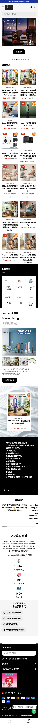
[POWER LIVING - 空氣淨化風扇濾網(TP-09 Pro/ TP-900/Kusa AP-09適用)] (32, 361)
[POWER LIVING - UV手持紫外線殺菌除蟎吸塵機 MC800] (23, 361)
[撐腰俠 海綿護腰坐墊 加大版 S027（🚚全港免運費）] (28, 172)
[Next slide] (28, 59)
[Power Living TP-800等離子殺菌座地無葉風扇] (10, 241)
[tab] (10, 318)
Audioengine (28, 150)
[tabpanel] (19, 370)
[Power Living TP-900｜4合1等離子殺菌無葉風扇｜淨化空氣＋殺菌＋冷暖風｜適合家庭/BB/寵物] (28, 77)
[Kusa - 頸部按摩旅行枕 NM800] (10, 109)
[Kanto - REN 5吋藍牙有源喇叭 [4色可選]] (10, 140)
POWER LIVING (12, 715)
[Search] (33, 14)
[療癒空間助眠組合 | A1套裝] (28, 209)
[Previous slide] (10, 59)
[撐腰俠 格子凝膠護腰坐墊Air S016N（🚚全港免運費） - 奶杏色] (11, 197)
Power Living (10, 87)
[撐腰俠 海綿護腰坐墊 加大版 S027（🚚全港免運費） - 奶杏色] (29, 197)
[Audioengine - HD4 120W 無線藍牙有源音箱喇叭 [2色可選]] (28, 140)
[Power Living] (19, 342)
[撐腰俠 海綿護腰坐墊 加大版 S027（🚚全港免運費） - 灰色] (27, 197)
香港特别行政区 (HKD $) (12, 693)
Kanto (28, 120)
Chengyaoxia (10, 183)
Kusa (10, 120)
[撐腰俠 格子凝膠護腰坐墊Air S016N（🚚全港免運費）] (10, 172)
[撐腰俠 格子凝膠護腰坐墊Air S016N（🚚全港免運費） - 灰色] (9, 197)
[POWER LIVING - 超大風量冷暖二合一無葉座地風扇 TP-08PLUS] (10, 77)
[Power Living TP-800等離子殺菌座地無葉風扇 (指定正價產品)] (28, 241)
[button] (12, 59)
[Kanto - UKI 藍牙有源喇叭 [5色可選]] (28, 109)
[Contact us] (34, 711)
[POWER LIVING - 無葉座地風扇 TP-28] (6, 361)
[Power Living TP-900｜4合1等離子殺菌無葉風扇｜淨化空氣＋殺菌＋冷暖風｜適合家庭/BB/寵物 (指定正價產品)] (10, 209)
